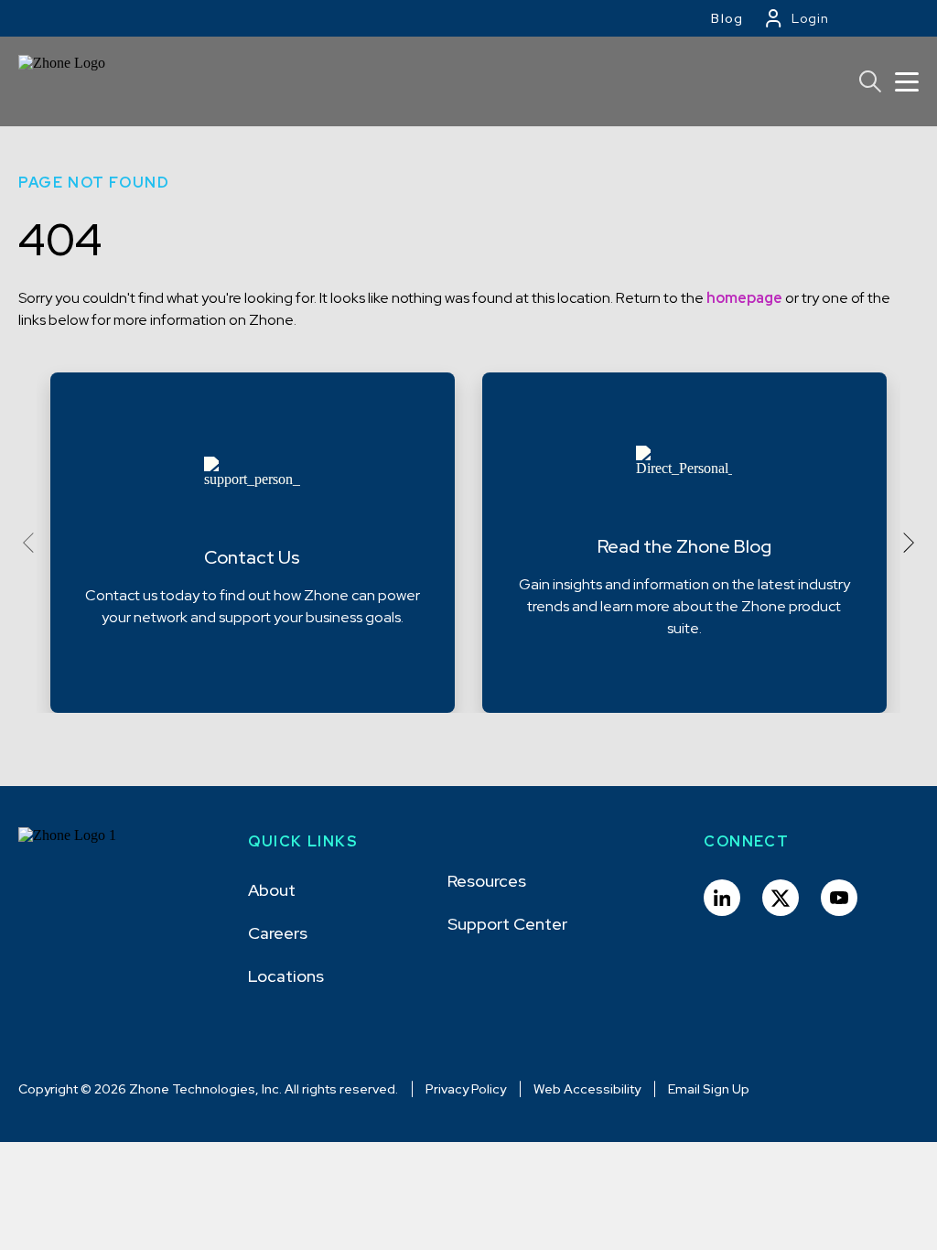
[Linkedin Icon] (722, 897)
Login (810, 18)
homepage (744, 297)
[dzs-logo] (84, 849)
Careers (277, 932)
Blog (727, 18)
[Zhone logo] (69, 81)
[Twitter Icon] (780, 897)
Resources (486, 880)
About (272, 889)
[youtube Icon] (839, 897)
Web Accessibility (587, 1089)
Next (904, 543)
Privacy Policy (465, 1089)
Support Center (507, 923)
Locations (286, 975)
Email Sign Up (708, 1089)
